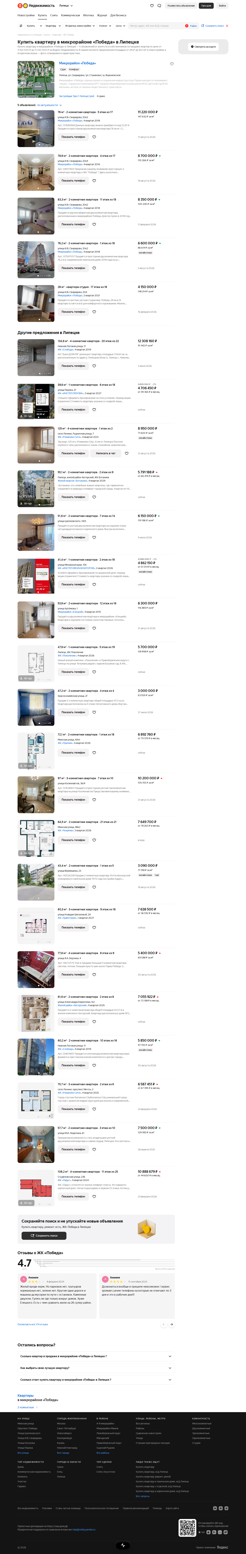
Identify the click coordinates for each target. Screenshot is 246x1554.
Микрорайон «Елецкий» (71, 612)
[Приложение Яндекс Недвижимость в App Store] (209, 1532)
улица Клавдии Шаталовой (72, 914)
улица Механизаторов (70, 564)
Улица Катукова (26, 1443)
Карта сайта (172, 1508)
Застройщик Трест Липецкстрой (76, 96)
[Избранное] (152, 6)
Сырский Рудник (106, 1447)
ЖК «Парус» (64, 1180)
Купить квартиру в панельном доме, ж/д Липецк (162, 1481)
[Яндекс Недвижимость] (36, 5)
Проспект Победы (27, 1428)
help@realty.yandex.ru (83, 1529)
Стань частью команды (68, 1508)
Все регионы (143, 1423)
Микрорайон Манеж (107, 1428)
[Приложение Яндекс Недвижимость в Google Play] (214, 1532)
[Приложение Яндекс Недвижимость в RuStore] (226, 1532)
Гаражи (22, 1486)
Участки (22, 1481)
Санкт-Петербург (66, 1428)
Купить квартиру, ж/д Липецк (152, 1471)
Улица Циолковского (29, 1433)
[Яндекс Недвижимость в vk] (215, 1508)
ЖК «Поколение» (67, 655)
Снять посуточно (106, 1471)
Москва (61, 1423)
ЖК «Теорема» (65, 830)
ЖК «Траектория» (67, 918)
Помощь (157, 1508)
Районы (140, 1428)
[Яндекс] (222, 1547)
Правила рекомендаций (136, 1508)
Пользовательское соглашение (102, 1508)
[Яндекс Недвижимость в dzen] (221, 1508)
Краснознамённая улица (71, 696)
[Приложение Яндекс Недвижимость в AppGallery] (220, 1532)
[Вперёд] (171, 1324)
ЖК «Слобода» (66, 349)
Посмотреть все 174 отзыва (33, 1324)
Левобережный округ (108, 1433)
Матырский (103, 1438)
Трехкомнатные (201, 1433)
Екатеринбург (64, 1438)
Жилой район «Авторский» (72, 1005)
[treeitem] (27, 15)
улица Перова (65, 390)
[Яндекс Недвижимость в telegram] (226, 1508)
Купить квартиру (145, 1467)
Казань (61, 1443)
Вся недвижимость (28, 1508)
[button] (159, 6)
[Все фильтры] (21, 25)
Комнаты (22, 1476)
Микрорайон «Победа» (70, 120)
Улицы (139, 1438)
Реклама (47, 1508)
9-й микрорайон (105, 1423)
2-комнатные (26, 1407)
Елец (59, 1471)
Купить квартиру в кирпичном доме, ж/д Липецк (162, 1491)
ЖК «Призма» (65, 743)
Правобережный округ (109, 1443)
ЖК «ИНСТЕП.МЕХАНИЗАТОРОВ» (76, 568)
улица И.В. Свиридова (69, 117)
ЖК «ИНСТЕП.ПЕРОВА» (71, 393)
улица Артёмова (67, 608)
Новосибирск (64, 1433)
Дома (21, 1467)
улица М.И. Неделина (69, 1133)
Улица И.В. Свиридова (30, 1438)
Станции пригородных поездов (153, 1443)
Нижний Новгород (67, 1447)
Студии (196, 1443)
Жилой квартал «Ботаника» (73, 480)
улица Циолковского (69, 521)
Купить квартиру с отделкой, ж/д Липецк (158, 1486)
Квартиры (25, 1396)
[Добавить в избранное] (172, 64)
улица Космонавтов (68, 783)
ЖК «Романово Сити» (69, 437)
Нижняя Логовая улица (70, 346)
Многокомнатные (202, 1423)
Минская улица (66, 739)
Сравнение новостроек (148, 1433)
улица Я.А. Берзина (68, 958)
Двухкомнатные (201, 1428)
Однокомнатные (201, 1438)
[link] (222, 6)
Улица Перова (25, 1447)
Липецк (62, 477)
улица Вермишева (67, 870)
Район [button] (193, 26)
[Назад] (163, 1324)
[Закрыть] (227, 25)
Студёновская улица (69, 1176)
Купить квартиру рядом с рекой (153, 1476)
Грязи (60, 1467)
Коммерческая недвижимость (34, 1471)
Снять (100, 1467)
